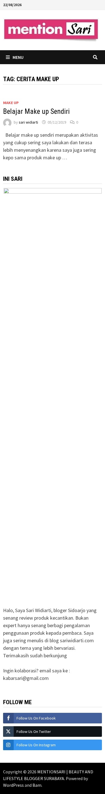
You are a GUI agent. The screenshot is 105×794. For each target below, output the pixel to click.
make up (11, 102)
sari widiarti (28, 122)
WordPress (13, 785)
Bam (36, 785)
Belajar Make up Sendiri (36, 111)
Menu (18, 57)
